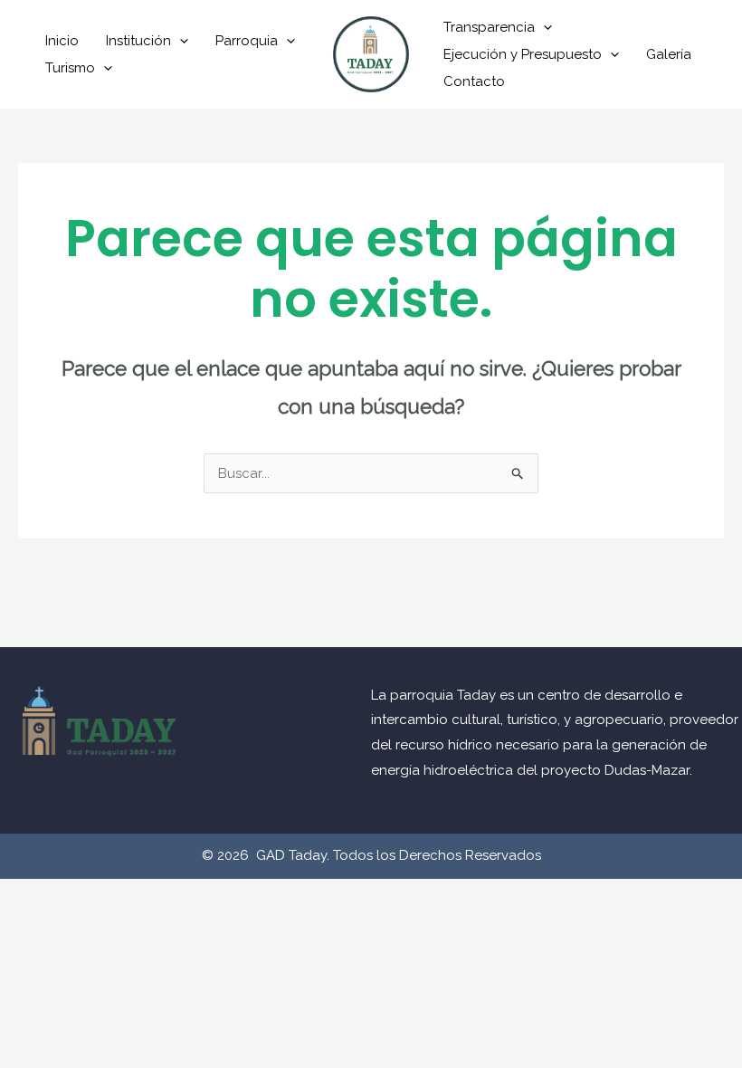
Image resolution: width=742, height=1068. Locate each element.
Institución (138, 41)
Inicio (62, 41)
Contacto (474, 81)
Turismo (70, 68)
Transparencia (489, 27)
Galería (668, 54)
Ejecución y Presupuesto (522, 54)
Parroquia (246, 41)
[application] (179, 41)
